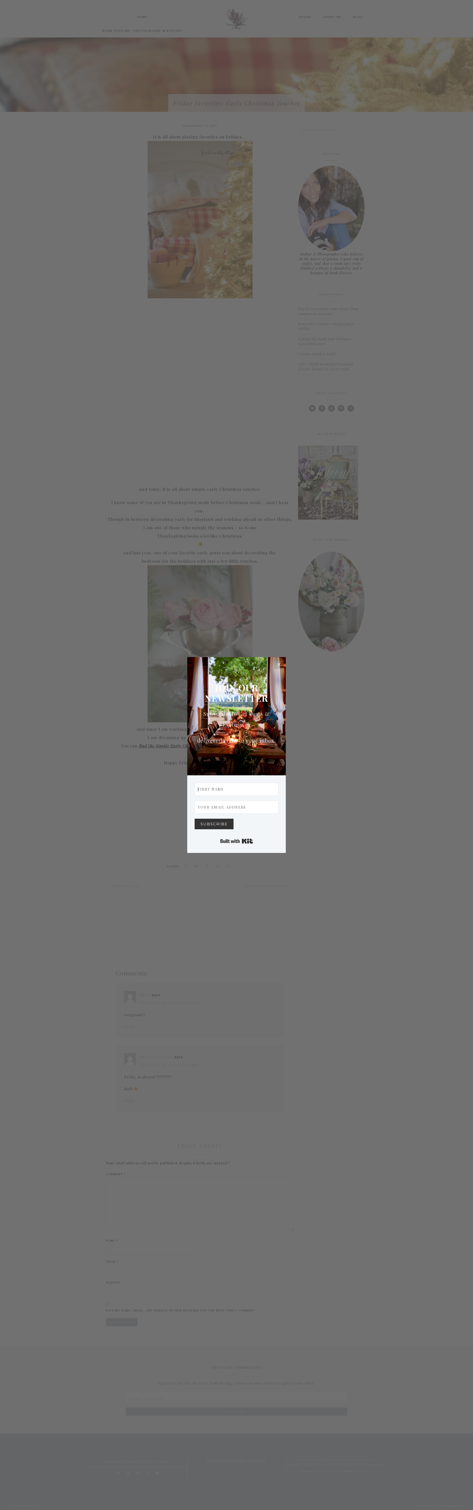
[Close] (279, 664)
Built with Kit (236, 841)
